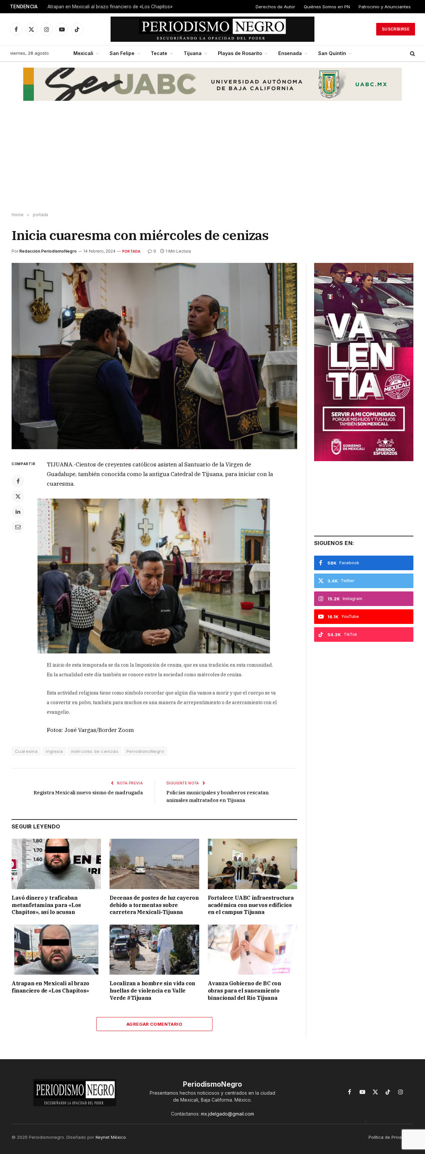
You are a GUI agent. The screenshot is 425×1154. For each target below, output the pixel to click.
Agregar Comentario (154, 1024)
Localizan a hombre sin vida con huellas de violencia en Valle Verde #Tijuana (152, 990)
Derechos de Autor (275, 6)
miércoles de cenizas (94, 751)
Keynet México (111, 1137)
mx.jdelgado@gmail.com (227, 1114)
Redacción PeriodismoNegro (48, 251)
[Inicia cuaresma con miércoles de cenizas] (154, 356)
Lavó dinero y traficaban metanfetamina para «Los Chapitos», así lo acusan (46, 905)
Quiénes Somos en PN (327, 6)
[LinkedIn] (18, 511)
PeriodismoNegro (145, 751)
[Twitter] (18, 496)
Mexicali (83, 53)
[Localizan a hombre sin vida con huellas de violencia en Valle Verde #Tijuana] (154, 950)
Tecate (159, 53)
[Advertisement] (212, 159)
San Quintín (332, 53)
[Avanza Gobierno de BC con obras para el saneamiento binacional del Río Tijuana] (252, 950)
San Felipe (122, 53)
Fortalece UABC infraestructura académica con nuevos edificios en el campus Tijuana (251, 905)
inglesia (54, 751)
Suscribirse (395, 29)
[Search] (412, 53)
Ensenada (290, 53)
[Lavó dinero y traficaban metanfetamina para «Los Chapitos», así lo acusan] (56, 864)
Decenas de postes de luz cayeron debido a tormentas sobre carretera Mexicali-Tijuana (154, 905)
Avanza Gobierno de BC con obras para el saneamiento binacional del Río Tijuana (244, 990)
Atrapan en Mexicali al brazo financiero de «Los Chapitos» (110, 6)
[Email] (18, 526)
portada (131, 251)
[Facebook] (18, 481)
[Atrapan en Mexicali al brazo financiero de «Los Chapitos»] (56, 950)
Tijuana (193, 53)
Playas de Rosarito (240, 53)
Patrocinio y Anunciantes (385, 6)
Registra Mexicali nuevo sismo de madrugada (88, 792)
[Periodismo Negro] (213, 29)
